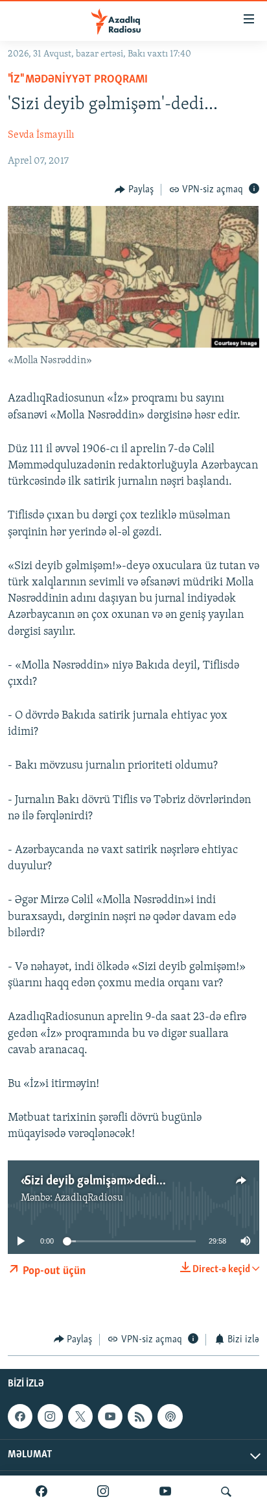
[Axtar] (226, 1492)
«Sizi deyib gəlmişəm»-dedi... (93, 1181)
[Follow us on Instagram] (50, 1416)
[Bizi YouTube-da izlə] (165, 1492)
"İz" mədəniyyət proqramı (78, 80)
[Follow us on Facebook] (20, 1416)
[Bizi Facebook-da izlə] (41, 1492)
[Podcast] (169, 1416)
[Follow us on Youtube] (110, 1416)
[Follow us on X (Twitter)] (80, 1416)
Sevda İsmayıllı (41, 135)
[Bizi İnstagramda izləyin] (103, 1492)
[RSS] (140, 1416)
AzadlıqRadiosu (88, 1198)
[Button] (134, 189)
